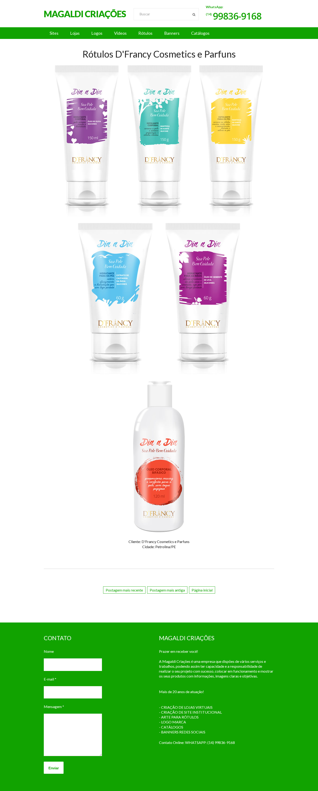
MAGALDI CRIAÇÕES (85, 13)
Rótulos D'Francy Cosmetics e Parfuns (159, 54)
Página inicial (202, 590)
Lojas (75, 33)
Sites (54, 33)
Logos (96, 33)
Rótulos (145, 33)
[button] (159, 33)
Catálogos (200, 33)
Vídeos (120, 33)
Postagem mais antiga (167, 590)
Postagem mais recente (124, 590)
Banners (171, 33)
